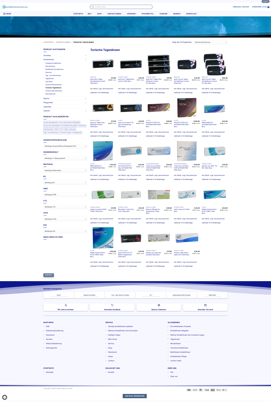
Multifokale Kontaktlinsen (54, 69)
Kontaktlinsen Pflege (178, 356)
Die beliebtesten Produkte (180, 326)
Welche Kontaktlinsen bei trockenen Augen (187, 335)
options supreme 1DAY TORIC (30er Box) (98, 210)
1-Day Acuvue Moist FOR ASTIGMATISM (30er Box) (153, 168)
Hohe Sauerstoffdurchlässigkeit (69, 122)
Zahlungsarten (51, 348)
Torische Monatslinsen (53, 85)
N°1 (61, 129)
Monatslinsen (50, 66)
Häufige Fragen (114, 335)
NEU (89, 14)
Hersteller (191, 14)
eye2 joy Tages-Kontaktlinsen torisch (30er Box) (97, 124)
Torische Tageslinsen (53, 88)
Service (111, 343)
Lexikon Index (175, 361)
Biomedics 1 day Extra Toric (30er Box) (126, 210)
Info (171, 372)
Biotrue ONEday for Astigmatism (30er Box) (153, 211)
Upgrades (131, 14)
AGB (47, 326)
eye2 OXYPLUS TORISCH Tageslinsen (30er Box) (125, 254)
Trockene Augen (65, 132)
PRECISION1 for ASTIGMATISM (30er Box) (209, 124)
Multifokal (82, 125)
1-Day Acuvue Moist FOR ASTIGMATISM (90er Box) (181, 168)
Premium (48, 72)
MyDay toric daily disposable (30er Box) (154, 254)
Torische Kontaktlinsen (179, 348)
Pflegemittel (147, 14)
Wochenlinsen (50, 94)
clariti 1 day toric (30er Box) (182, 210)
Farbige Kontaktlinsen (53, 63)
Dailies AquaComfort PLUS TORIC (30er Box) (209, 211)
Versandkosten (107, 89)
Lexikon (111, 361)
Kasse (110, 356)
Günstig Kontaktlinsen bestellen (120, 326)
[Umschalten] (86, 55)
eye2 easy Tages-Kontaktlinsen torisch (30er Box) (97, 81)
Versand (49, 339)
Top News (49, 81)
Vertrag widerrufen (135, 396)
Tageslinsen (49, 78)
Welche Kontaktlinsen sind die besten (123, 331)
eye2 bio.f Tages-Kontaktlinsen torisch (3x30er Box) (154, 81)
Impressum (50, 335)
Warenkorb (112, 352)
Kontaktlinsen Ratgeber (179, 331)
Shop (99, 14)
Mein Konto (112, 339)
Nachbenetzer (48, 129)
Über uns (174, 376)
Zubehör (163, 14)
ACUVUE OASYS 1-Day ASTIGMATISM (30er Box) (125, 168)
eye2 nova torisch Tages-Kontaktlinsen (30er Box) (126, 124)
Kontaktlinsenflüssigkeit (69, 125)
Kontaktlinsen (114, 14)
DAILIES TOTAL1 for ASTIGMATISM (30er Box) (153, 124)
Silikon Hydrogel (70, 129)
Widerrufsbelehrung (54, 343)
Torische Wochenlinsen (53, 91)
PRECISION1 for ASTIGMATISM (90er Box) (97, 168)
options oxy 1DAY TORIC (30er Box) (210, 167)
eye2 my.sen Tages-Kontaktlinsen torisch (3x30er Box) (209, 81)
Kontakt (111, 372)
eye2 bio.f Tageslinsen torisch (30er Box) (126, 80)
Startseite (78, 14)
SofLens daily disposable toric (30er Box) (181, 254)
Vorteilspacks (77, 132)
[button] (260, 7)
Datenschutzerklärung (54, 331)
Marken (176, 14)
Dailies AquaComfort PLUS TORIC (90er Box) (97, 254)
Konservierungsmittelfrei (52, 125)
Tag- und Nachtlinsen (53, 75)
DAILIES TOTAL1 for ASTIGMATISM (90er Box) (181, 124)
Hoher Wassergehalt (50, 122)
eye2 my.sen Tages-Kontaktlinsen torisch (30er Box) (181, 81)
